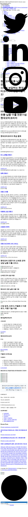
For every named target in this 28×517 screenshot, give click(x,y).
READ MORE (4, 349)
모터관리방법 (10, 450)
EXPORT (18, 447)
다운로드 (6, 416)
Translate (12, 505)
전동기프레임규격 (15, 462)
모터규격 (22, 450)
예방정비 (18, 458)
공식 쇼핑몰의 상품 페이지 (13, 388)
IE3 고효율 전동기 (6, 155)
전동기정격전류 (6, 462)
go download (4, 367)
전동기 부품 (4, 191)
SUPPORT (6, 413)
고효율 (19, 448)
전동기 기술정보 (8, 418)
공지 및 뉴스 (7, 415)
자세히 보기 (4, 168)
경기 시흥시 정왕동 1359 (9, 8)
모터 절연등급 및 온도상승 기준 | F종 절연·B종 (13, 437)
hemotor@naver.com (8, 7)
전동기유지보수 (21, 459)
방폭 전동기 (4, 173)
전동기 (22, 458)
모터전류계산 (6, 454)
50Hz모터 (3, 447)
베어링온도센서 (11, 458)
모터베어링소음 (11, 451)
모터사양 (18, 451)
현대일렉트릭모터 (19, 464)
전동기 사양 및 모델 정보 (10, 419)
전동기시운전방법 (11, 459)
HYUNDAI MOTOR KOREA (9, 470)
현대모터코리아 (10, 464)
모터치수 (4, 458)
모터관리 (4, 450)
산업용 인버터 (5, 227)
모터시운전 (5, 453)
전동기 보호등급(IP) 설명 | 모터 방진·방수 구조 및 (14, 443)
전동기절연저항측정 (13, 461)
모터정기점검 (8, 456)
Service (15, 448)
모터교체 (17, 450)
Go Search (3, 331)
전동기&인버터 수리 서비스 (9, 243)
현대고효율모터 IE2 (9, 421)
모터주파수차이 (16, 456)
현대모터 (3, 464)
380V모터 (8, 447)
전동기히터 (24, 462)
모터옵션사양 (12, 453)
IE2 (12, 448)
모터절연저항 (14, 454)
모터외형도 (19, 453)
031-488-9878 (6, 6)
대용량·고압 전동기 (7, 211)
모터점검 (20, 454)
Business (13, 447)
